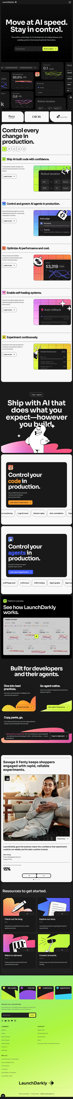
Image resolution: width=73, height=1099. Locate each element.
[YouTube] (5, 1021)
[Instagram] (15, 1021)
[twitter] (2, 1021)
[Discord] (12, 1021)
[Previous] (29, 875)
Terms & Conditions (24, 1094)
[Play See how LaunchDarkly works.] (36, 636)
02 (9, 149)
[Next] (44, 875)
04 (19, 149)
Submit (32, 1015)
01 (4, 149)
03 (14, 149)
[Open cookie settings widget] (3, 1096)
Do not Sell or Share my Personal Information (48, 1043)
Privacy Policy (35, 1094)
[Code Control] (37, 74)
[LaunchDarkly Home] (11, 2)
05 (24, 149)
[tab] (33, 879)
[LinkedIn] (9, 1021)
